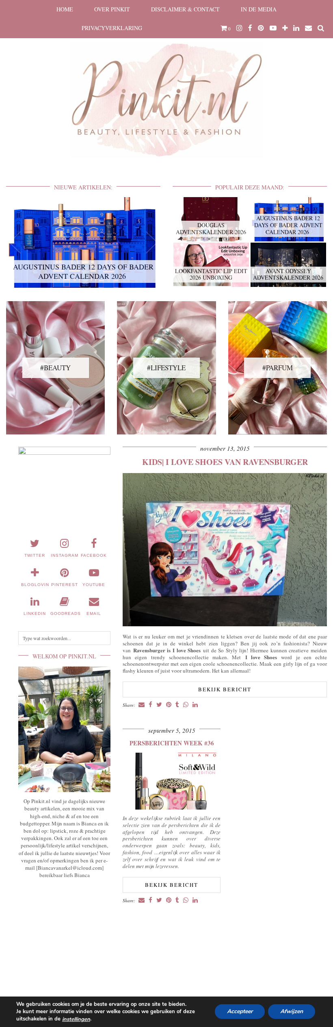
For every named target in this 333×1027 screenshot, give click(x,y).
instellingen (76, 1019)
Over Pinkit (112, 9)
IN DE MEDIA (259, 9)
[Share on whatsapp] (185, 704)
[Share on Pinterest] (168, 704)
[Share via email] (141, 704)
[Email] (308, 28)
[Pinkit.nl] (166, 84)
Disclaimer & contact (185, 9)
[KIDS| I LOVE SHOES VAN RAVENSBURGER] (225, 624)
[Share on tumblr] (177, 704)
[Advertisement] (64, 934)
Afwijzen (291, 1012)
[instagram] (239, 28)
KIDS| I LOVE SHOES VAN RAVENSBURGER (225, 462)
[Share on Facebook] (150, 704)
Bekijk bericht (224, 689)
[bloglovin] (285, 28)
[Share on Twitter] (159, 704)
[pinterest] (261, 28)
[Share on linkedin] (195, 704)
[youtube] (273, 28)
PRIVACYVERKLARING (112, 28)
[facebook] (250, 28)
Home (64, 9)
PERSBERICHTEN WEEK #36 (172, 742)
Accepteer (240, 1012)
